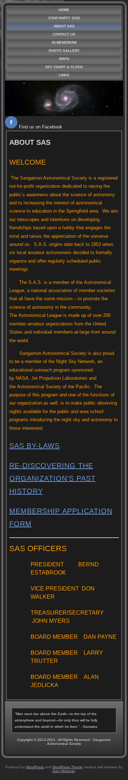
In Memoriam (64, 42)
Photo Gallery (64, 51)
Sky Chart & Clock (64, 67)
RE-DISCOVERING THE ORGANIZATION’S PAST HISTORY (52, 478)
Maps (64, 59)
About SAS (64, 26)
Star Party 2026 (64, 18)
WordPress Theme (67, 767)
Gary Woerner (63, 771)
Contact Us (64, 34)
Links (64, 75)
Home (64, 10)
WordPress (35, 767)
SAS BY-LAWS (34, 446)
